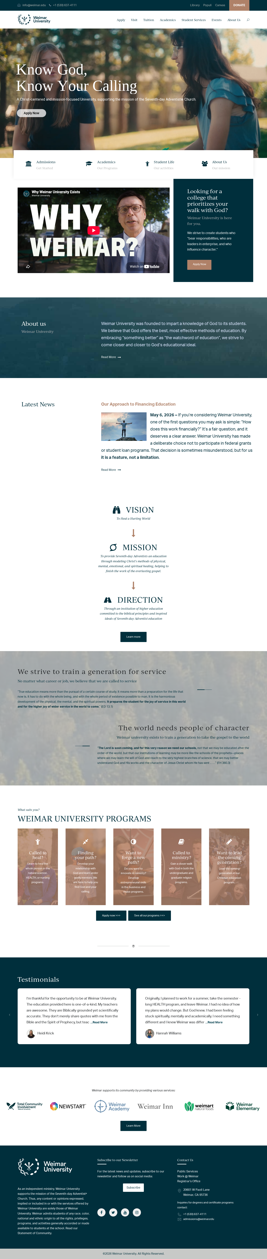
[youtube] (125, 1212)
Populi (207, 5)
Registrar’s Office (188, 1181)
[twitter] (113, 1212)
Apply (121, 20)
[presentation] (9, 1014)
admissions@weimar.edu (198, 1219)
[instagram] (137, 1212)
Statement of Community (34, 1233)
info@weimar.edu (34, 5)
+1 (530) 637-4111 (65, 5)
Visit (134, 20)
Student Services (194, 20)
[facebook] (101, 1212)
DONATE (239, 5)
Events (217, 20)
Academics (168, 20)
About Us (233, 20)
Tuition (148, 20)
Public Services (187, 1171)
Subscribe (133, 1187)
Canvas (220, 5)
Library (195, 5)
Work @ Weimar (188, 1176)
